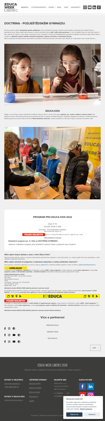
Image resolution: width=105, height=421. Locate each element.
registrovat (44, 265)
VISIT (66, 7)
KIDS (59, 7)
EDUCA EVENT (35, 388)
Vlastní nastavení (86, 409)
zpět (94, 348)
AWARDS (24, 7)
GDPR (31, 401)
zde (69, 257)
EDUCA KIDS (34, 392)
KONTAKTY (75, 7)
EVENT (51, 7)
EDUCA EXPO (35, 383)
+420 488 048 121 (11, 387)
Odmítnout (91, 414)
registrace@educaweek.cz (86, 265)
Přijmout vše (74, 414)
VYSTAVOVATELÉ (38, 7)
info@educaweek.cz (12, 383)
